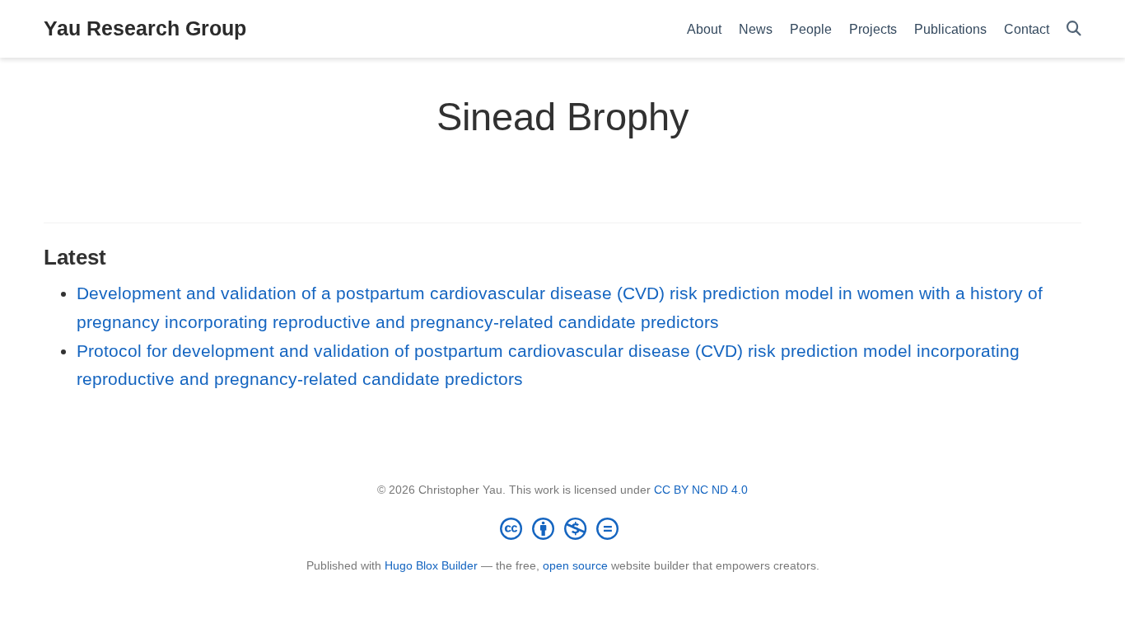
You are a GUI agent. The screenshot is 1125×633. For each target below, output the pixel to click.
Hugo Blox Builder (431, 565)
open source (575, 565)
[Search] (1074, 29)
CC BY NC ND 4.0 (701, 489)
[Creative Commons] (562, 528)
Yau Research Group (145, 28)
